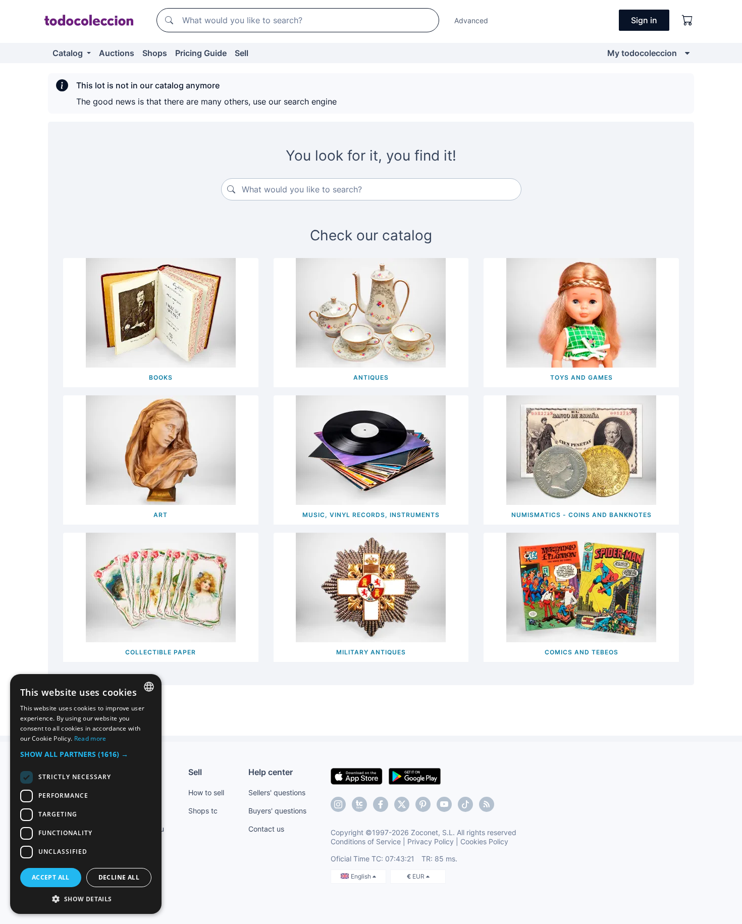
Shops (154, 53)
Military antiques (371, 652)
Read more (90, 738)
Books (161, 377)
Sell (241, 53)
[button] (85, 754)
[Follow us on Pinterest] (423, 804)
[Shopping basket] (687, 20)
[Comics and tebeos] (581, 587)
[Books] (161, 312)
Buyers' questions (277, 810)
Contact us (266, 829)
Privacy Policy (430, 841)
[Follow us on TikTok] (465, 804)
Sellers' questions (276, 792)
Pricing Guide (201, 53)
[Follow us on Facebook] (380, 804)
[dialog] (86, 794)
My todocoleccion (642, 53)
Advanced (471, 20)
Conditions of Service (366, 841)
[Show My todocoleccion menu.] (687, 53)
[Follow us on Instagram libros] (359, 804)
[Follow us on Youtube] (444, 804)
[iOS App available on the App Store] (357, 776)
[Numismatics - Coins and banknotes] (581, 449)
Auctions (116, 53)
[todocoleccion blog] (486, 804)
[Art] (161, 449)
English (362, 876)
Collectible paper (160, 652)
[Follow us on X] (401, 804)
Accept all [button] (51, 877)
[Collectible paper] (161, 587)
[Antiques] (371, 312)
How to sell (206, 792)
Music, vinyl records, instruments (371, 515)
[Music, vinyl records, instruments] (371, 449)
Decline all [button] (118, 877)
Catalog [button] (68, 53)
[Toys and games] (581, 312)
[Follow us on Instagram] (338, 804)
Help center (270, 772)
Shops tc (203, 810)
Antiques (371, 377)
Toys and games (581, 377)
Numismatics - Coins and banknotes (581, 515)
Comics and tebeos (581, 652)
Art (160, 515)
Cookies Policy (484, 841)
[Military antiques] (371, 587)
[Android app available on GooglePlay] (415, 776)
